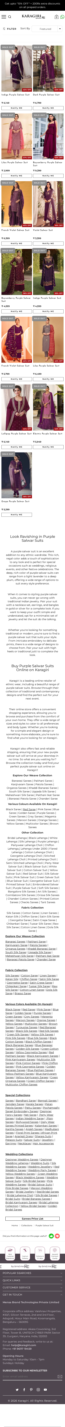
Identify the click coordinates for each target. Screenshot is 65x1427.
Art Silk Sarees (47, 891)
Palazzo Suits (13, 1139)
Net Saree (30, 1114)
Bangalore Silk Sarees (21, 891)
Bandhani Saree (26, 1100)
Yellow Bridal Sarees (33, 1206)
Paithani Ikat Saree (48, 795)
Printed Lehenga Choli (42, 859)
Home (15, 1225)
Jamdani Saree (14, 1104)
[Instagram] (38, 1390)
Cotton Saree (30, 913)
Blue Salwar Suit (17, 880)
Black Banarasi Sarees (19, 1045)
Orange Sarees (47, 820)
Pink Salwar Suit (24, 877)
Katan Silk (12, 916)
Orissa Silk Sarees (48, 895)
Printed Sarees (23, 1125)
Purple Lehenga (47, 841)
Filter (11, 28)
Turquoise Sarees (26, 1027)
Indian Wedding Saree (30, 1118)
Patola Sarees (44, 784)
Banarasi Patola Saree (22, 798)
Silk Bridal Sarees (46, 1195)
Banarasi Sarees (22, 780)
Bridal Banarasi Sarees (36, 1198)
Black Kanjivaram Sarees (42, 1056)
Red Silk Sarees (48, 1031)
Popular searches (17, 1273)
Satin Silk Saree (49, 916)
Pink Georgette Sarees (30, 1066)
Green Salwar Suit (48, 877)
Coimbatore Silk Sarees (20, 895)
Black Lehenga (38, 838)
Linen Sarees (49, 913)
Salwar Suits (32, 1139)
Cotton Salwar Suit (35, 870)
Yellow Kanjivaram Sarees (32, 1077)
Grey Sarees (35, 816)
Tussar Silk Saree (40, 923)
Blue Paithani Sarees (40, 1070)
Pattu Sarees (33, 1107)
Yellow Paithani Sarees (19, 1073)
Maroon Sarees (26, 820)
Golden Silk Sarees (27, 1048)
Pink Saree (44, 809)
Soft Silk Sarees (48, 888)
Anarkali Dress (24, 1136)
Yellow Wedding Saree (19, 1173)
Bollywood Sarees (27, 1122)
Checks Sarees (29, 902)
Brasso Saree (23, 993)
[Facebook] (24, 1390)
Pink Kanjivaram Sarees (20, 1059)
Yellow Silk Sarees (42, 1034)
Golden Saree (26, 813)
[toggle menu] (4, 16)
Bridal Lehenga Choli (20, 1195)
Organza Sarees (17, 788)
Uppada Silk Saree (43, 791)
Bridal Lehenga (17, 838)
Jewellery (48, 1139)
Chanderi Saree (48, 798)
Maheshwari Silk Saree (20, 795)
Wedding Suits (40, 1163)
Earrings (10, 1143)
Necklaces (24, 1143)
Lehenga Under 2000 (33, 848)
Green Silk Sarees (18, 1034)
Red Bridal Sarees (48, 1191)
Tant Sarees (48, 902)
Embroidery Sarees (26, 1111)
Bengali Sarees (47, 1100)
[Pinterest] (31, 1390)
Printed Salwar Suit (18, 884)
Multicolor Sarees (37, 823)
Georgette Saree (20, 920)
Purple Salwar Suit (24, 888)
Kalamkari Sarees (46, 1125)
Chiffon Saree (29, 916)
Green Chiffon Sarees (40, 1081)
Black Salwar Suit (36, 866)
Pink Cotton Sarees (28, 1063)
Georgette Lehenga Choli (26, 855)
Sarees (9, 1100)
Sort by (25, 28)
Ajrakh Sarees (34, 1129)
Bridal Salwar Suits (40, 1184)
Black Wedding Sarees (30, 1177)
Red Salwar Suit (33, 873)
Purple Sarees (46, 813)
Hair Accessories (43, 1143)
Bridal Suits (12, 1198)
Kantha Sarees (14, 1129)
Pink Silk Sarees (15, 1038)
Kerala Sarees (34, 1104)
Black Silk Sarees (26, 1031)
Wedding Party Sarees (42, 1170)
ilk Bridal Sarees (35, 1181)
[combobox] (47, 29)
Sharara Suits (43, 1136)
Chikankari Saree (17, 923)
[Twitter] (17, 1390)
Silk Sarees (13, 913)
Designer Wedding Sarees (21, 1159)
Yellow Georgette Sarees (31, 1052)
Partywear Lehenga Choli (27, 845)
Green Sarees (17, 816)
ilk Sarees (13, 975)
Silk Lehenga (27, 841)
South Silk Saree (19, 791)
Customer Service (16, 1287)
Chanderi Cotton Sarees (23, 898)
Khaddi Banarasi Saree (43, 788)
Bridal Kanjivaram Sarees (21, 1202)
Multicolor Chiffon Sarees (21, 1084)
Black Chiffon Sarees (38, 1041)
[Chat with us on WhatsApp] (62, 17)
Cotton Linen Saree (33, 927)
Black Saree (13, 809)
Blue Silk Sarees (37, 1038)
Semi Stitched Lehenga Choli (24, 863)
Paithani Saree (43, 780)
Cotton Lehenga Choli (38, 852)
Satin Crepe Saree (44, 920)
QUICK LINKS (11, 1280)
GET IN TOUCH (12, 1294)
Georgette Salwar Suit (44, 880)
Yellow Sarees (15, 823)
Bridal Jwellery (25, 1191)
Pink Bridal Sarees (16, 1188)
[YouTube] (45, 1390)
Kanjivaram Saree (22, 784)
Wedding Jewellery (40, 1166)
